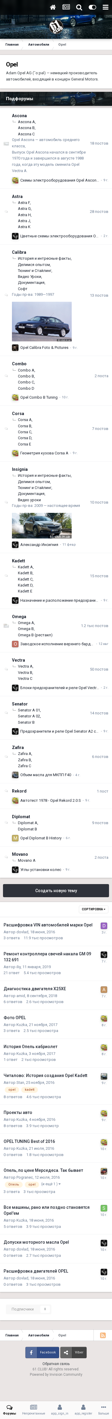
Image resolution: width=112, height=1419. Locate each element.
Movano (20, 854)
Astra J (24, 221)
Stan (20, 1082)
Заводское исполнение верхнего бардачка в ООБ (65, 644)
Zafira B (24, 760)
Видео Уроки (29, 276)
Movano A (27, 860)
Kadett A (25, 567)
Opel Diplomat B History (41, 838)
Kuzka (21, 1024)
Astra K (24, 227)
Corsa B (24, 426)
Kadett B (25, 573)
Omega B (26, 628)
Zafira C (24, 766)
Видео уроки (29, 500)
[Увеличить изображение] (42, 321)
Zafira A (24, 753)
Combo (19, 363)
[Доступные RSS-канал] (102, 1335)
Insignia (20, 469)
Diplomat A (27, 823)
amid (20, 996)
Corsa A (25, 419)
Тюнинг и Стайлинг (34, 270)
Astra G (24, 208)
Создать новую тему (56, 890)
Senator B (26, 722)
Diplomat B (27, 829)
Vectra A (25, 666)
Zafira (18, 747)
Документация (31, 282)
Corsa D (24, 438)
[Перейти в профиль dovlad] (15, 236)
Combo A (26, 370)
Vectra (18, 660)
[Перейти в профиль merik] (15, 838)
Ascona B (26, 128)
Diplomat (21, 816)
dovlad (22, 932)
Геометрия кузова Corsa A (44, 453)
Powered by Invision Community (56, 1374)
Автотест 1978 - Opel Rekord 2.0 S (50, 800)
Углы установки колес (40, 869)
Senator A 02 (29, 716)
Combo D (26, 388)
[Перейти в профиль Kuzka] (15, 180)
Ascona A (26, 122)
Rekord (19, 791)
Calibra (19, 252)
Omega (19, 616)
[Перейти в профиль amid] (104, 989)
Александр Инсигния (39, 544)
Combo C (26, 382)
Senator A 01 (29, 710)
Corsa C (24, 432)
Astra (17, 196)
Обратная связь (56, 1364)
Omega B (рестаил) (35, 635)
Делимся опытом (34, 264)
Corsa (18, 413)
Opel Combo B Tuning (39, 397)
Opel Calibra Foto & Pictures (44, 347)
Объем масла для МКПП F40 (45, 775)
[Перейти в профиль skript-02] (104, 1208)
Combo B (26, 376)
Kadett (18, 560)
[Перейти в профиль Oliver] (15, 644)
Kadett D (25, 585)
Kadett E (25, 591)
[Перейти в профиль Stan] (104, 1076)
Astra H (24, 215)
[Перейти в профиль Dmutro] (104, 926)
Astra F (24, 202)
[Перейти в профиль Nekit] (104, 1171)
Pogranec (24, 1177)
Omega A (26, 622)
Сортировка (93, 909)
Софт (22, 289)
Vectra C (25, 678)
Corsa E (24, 444)
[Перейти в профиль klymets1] (15, 775)
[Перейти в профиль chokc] (15, 347)
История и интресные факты (44, 258)
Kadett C (25, 579)
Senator (20, 704)
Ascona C (26, 134)
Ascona (19, 115)
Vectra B (25, 672)
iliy (18, 967)
